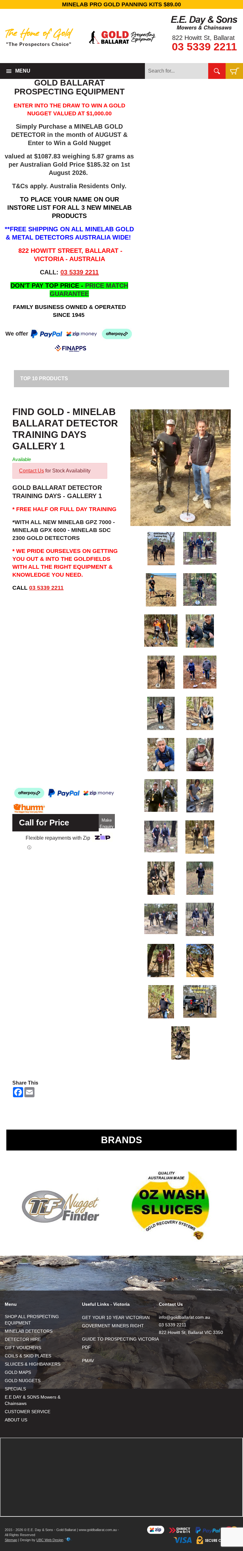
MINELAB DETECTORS (29, 1331)
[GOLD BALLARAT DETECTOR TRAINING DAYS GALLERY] (180, 467)
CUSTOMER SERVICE (27, 1411)
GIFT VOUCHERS (23, 1347)
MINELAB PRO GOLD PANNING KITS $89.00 (121, 4)
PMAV (88, 1360)
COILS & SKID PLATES (28, 1355)
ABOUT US (16, 1419)
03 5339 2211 (204, 46)
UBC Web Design (49, 1540)
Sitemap (11, 1540)
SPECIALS (15, 1388)
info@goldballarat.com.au (184, 1317)
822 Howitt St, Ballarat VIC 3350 (191, 1332)
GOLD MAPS (18, 1372)
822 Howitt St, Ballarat (203, 37)
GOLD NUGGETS (22, 1380)
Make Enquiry (107, 823)
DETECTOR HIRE (23, 1339)
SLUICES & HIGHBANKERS (32, 1364)
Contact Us (31, 470)
